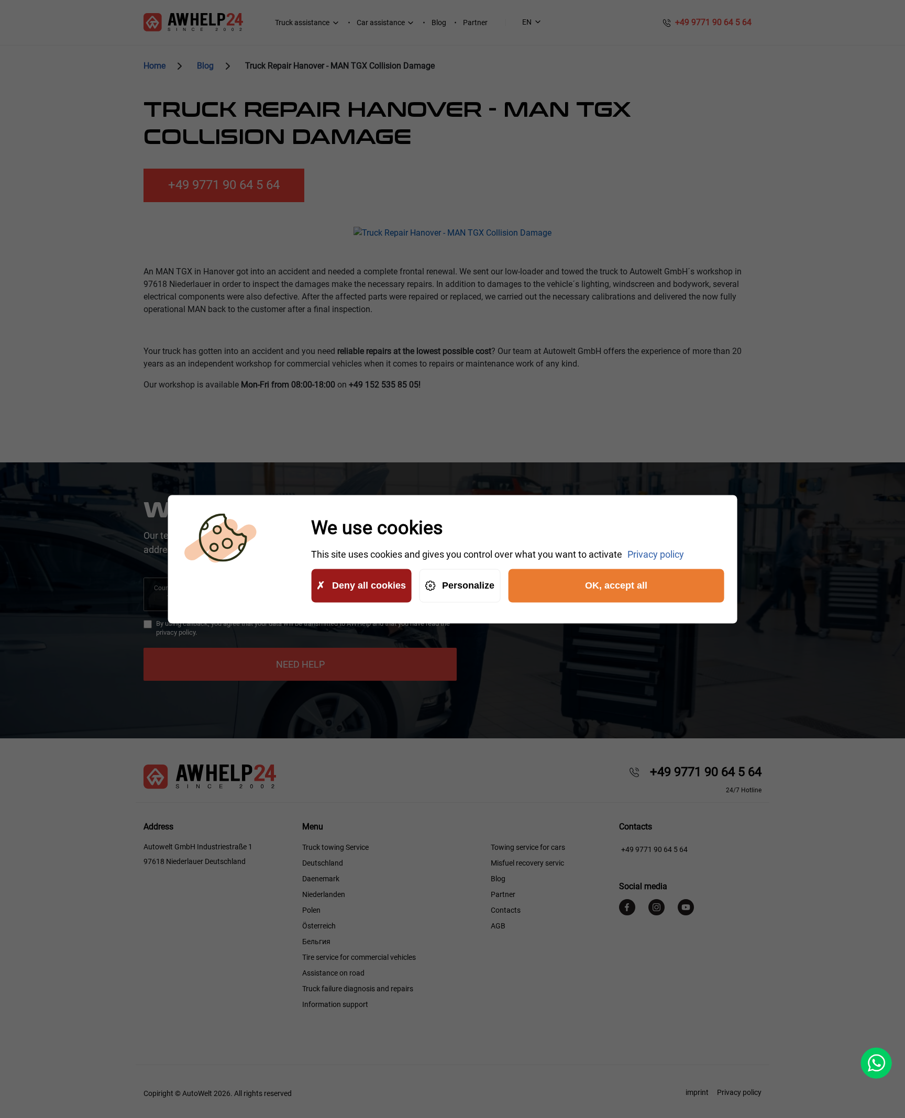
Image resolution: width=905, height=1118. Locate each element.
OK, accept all (616, 585)
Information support (335, 1004)
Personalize (468, 585)
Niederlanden (323, 894)
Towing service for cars (528, 847)
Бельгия (316, 941)
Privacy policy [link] (655, 553)
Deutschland (322, 863)
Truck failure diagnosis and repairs (357, 988)
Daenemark (320, 879)
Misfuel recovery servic (527, 863)
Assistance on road (333, 973)
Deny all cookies (369, 585)
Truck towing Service (335, 847)
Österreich (319, 926)
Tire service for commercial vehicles (359, 957)
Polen (311, 910)
